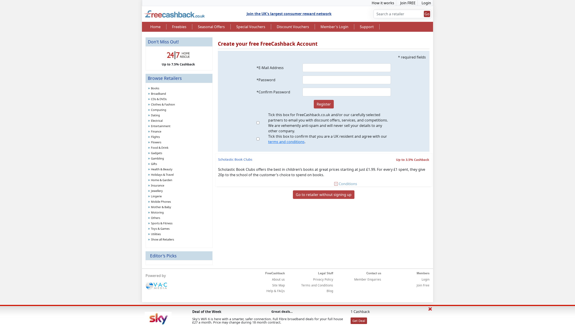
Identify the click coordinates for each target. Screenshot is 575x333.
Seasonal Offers (211, 26)
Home (155, 26)
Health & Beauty (161, 169)
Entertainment (160, 126)
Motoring (157, 212)
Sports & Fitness (161, 223)
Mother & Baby (161, 207)
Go (427, 13)
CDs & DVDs (159, 99)
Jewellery (157, 191)
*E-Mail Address (270, 67)
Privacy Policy (323, 279)
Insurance (157, 185)
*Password (266, 79)
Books (155, 88)
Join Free (423, 285)
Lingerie (156, 196)
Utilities (156, 234)
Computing (158, 110)
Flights (155, 137)
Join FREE (408, 2)
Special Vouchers (250, 26)
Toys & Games (160, 229)
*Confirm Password (273, 92)
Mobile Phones (161, 202)
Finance (156, 131)
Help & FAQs (275, 291)
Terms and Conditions (317, 285)
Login (426, 2)
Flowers (156, 142)
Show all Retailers (162, 239)
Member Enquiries (367, 279)
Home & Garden (161, 180)
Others (155, 218)
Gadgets (156, 153)
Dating (155, 115)
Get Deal (358, 321)
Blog (330, 291)
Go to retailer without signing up (324, 194)
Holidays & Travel (162, 175)
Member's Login (334, 26)
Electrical (157, 121)
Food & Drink (159, 148)
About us (278, 279)
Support (367, 26)
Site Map (278, 285)
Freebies (179, 26)
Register (324, 104)
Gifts (154, 164)
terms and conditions (286, 141)
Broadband (158, 94)
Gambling (157, 158)
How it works (383, 2)
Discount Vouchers (293, 26)
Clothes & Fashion (163, 104)
